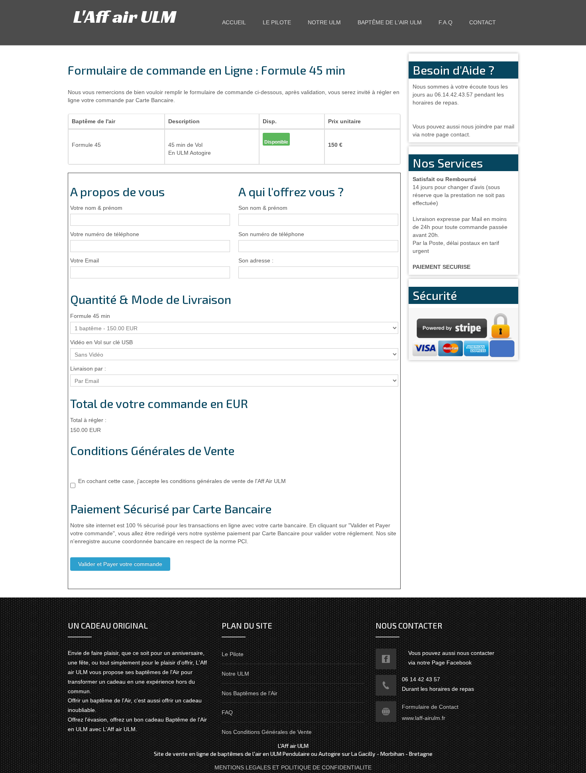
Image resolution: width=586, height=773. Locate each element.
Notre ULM (235, 673)
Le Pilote (233, 654)
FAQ (227, 712)
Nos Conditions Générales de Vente (267, 732)
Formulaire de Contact (430, 707)
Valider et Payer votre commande (120, 564)
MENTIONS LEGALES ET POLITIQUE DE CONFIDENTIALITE (293, 767)
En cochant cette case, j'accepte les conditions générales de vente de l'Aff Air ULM (182, 481)
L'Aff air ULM (124, 16)
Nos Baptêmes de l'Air (249, 693)
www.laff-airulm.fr (423, 718)
